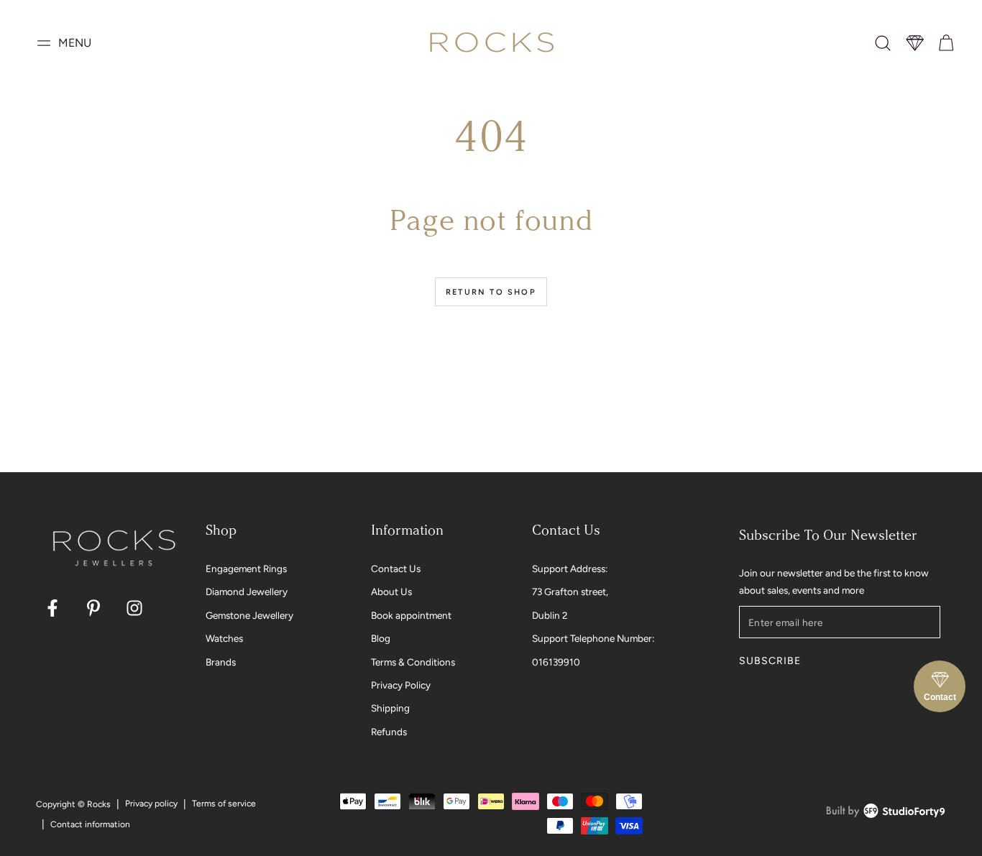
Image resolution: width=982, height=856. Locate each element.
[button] (883, 43)
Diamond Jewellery (247, 591)
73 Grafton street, (570, 591)
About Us (391, 591)
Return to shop (491, 292)
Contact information (90, 824)
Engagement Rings (246, 568)
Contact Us (396, 568)
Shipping (390, 708)
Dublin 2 (550, 615)
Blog (380, 638)
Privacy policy (151, 804)
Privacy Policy (401, 685)
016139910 (556, 662)
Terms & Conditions (413, 662)
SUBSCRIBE (769, 661)
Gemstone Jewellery (249, 615)
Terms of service (224, 804)
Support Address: (569, 568)
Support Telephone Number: (593, 638)
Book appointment (411, 615)
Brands (221, 662)
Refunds (389, 731)
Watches (224, 638)
